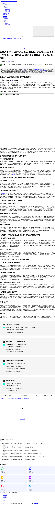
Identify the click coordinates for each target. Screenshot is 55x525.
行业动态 (5, 495)
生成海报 (22, 419)
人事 (41, 69)
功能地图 (36, 503)
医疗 (2, 489)
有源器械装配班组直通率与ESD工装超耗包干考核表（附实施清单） (18, 447)
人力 (13, 80)
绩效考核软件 (27, 398)
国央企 (30, 489)
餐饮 (2, 480)
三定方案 (41, 70)
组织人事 (7, 6)
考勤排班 (7, 7)
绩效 (45, 70)
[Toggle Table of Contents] (2, 9)
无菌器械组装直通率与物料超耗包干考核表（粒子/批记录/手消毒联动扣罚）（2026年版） (23, 443)
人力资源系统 (36, 69)
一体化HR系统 (6, 4)
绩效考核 (23, 70)
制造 (30, 471)
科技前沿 (5, 497)
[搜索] (43, 31)
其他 (4, 500)
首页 (4, 3)
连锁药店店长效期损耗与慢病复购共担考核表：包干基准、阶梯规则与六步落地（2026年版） (24, 456)
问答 (9, 61)
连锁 (2, 471)
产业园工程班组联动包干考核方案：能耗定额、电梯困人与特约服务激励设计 (20, 450)
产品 (4, 499)
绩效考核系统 (20, 398)
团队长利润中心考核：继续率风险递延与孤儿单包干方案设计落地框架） (19, 459)
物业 (30, 480)
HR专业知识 (6, 496)
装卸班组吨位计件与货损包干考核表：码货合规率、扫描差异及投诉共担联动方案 (21, 453)
